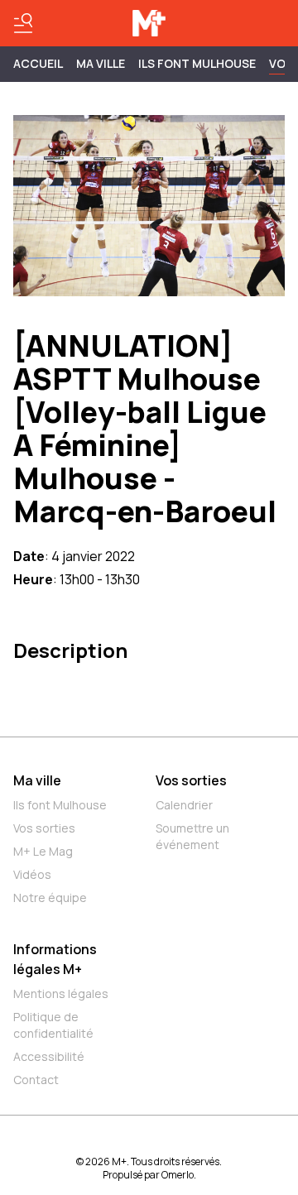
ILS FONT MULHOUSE (197, 63)
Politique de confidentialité (53, 1025)
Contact (36, 1079)
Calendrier (184, 805)
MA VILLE (100, 63)
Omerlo (177, 1175)
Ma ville (37, 780)
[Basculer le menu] (23, 23)
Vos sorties (44, 828)
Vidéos (32, 874)
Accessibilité (48, 1056)
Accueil (38, 63)
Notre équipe (50, 897)
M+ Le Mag (43, 851)
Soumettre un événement (192, 836)
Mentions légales (60, 993)
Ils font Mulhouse (60, 805)
